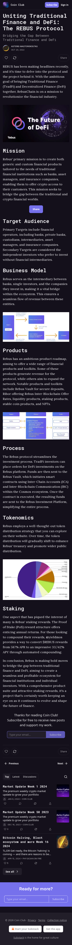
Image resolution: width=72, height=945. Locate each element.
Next (60, 763)
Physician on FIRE (32, 858)
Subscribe (51, 4)
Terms (41, 920)
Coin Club (27, 799)
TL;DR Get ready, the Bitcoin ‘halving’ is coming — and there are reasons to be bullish (26, 852)
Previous (14, 763)
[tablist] (20, 776)
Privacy (32, 920)
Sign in (65, 4)
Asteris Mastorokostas (24, 46)
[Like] (6, 57)
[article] (36, 795)
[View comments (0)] (20, 803)
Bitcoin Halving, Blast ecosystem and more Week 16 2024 (25, 842)
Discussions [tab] (29, 776)
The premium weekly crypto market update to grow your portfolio (24, 792)
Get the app (53, 929)
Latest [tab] (16, 776)
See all (10, 871)
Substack (18, 937)
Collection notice (57, 920)
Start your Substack (27, 929)
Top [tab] (7, 776)
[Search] (65, 776)
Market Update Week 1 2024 (25, 786)
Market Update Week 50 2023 (26, 812)
